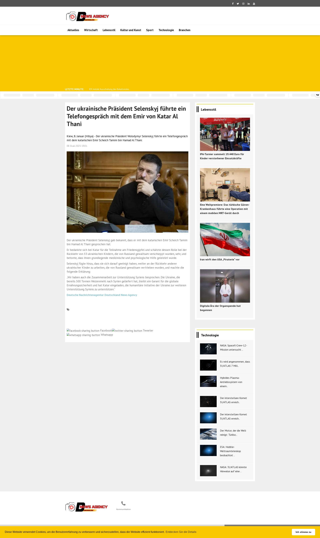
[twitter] (238, 4)
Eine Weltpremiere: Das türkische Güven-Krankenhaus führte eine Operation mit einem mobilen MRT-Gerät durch (225, 209)
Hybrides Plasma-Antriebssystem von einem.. (231, 382)
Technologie (166, 30)
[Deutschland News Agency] (87, 507)
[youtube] (254, 4)
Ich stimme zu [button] (303, 532)
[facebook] (233, 4)
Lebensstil (109, 30)
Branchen (184, 30)
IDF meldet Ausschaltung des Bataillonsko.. (109, 89)
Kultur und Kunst (130, 30)
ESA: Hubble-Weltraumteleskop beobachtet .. (230, 451)
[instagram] (243, 4)
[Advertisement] (160, 61)
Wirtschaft (91, 30)
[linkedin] (249, 4)
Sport (150, 30)
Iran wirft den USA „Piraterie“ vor (220, 259)
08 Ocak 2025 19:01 (77, 145)
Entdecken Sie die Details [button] (181, 531)
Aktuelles (73, 30)
